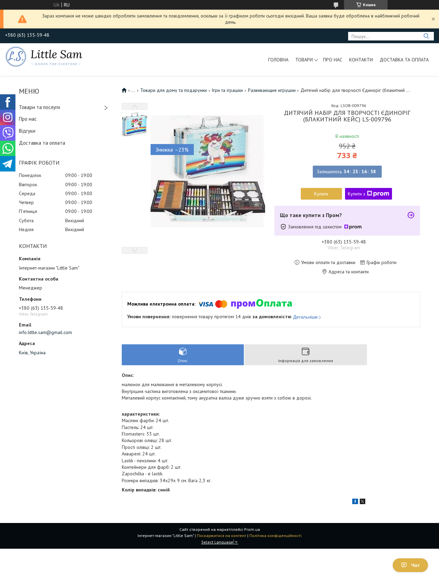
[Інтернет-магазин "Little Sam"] (44, 56)
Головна (278, 60)
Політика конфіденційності (275, 535)
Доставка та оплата (404, 60)
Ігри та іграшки (227, 90)
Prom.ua (252, 529)
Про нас (332, 60)
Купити (321, 194)
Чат (415, 565)
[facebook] (355, 502)
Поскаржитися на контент (221, 535)
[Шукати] (426, 36)
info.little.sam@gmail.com (45, 332)
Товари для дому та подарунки (173, 90)
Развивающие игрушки (272, 90)
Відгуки (27, 131)
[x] (362, 502)
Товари (304, 60)
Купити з (356, 194)
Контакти (361, 60)
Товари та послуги (39, 107)
